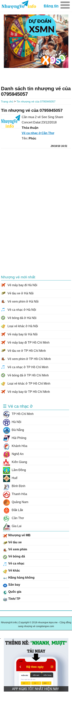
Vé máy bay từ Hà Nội (22, 334)
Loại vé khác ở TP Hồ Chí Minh (28, 383)
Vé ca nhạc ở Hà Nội (21, 309)
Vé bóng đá (16, 556)
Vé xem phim (17, 549)
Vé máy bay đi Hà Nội (22, 285)
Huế (14, 478)
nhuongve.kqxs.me (18, 5)
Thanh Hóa (19, 494)
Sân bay (13, 584)
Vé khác (13, 570)
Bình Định (18, 486)
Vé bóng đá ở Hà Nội (21, 318)
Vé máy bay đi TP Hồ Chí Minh (28, 342)
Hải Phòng (18, 438)
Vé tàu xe (14, 542)
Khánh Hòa (19, 446)
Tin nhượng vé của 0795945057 (36, 101)
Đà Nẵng (17, 430)
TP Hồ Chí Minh (22, 414)
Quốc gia (14, 591)
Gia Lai (16, 526)
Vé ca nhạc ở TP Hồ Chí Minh (27, 367)
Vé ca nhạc (15, 563)
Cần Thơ (17, 518)
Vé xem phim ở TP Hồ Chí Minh (29, 359)
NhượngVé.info (9, 622)
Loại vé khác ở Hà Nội (22, 326)
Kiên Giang (19, 462)
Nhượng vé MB (19, 535)
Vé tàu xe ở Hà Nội (20, 293)
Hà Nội (16, 422)
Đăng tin (51, 6)
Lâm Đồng (18, 470)
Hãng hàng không (21, 577)
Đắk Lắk (17, 510)
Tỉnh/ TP (13, 598)
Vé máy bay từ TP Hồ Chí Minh (28, 391)
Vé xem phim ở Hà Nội (23, 301)
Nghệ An (17, 454)
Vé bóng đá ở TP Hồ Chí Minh (28, 375)
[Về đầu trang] (0, 633)
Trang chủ (7, 101)
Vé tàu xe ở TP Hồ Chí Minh (26, 350)
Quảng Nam (19, 502)
